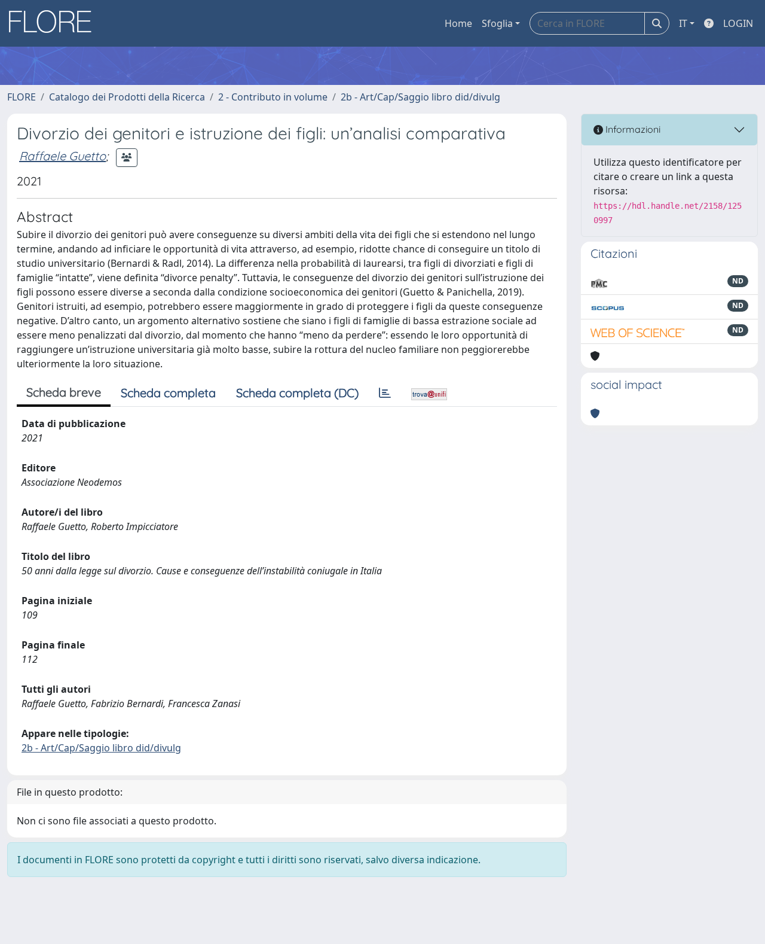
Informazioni (631, 129)
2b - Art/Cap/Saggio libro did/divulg (420, 96)
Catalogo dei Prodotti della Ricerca (127, 96)
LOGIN (738, 23)
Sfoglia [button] (497, 23)
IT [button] (683, 23)
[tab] (385, 393)
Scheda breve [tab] (63, 392)
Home (458, 23)
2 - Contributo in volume (273, 96)
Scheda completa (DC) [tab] (297, 392)
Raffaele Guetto (62, 155)
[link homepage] (54, 23)
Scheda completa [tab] (168, 392)
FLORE (21, 96)
